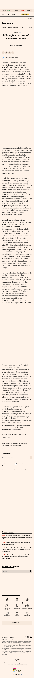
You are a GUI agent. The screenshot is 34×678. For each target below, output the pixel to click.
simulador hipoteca (17, 601)
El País (30, 18)
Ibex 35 (4, 10)
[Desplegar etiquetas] (31, 457)
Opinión (4, 457)
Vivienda (4, 27)
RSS (12, 664)
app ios (17, 615)
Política (22, 27)
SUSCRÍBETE (25, 14)
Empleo (10, 27)
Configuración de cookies (8, 662)
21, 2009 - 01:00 (17, 48)
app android (27, 615)
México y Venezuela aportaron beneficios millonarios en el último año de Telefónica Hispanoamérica (17, 556)
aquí (28, 470)
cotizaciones (7, 615)
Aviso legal (15, 659)
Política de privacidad (19, 662)
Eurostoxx (9, 575)
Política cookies (22, 659)
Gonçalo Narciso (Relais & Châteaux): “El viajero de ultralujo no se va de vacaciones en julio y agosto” (17, 549)
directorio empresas (27, 608)
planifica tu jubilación (7, 609)
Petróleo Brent (30, 10)
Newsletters (16, 664)
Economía (7, 23)
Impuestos (15, 27)
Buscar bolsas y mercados (10, 566)
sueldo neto (27, 601)
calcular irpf (7, 601)
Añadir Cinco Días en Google (11, 57)
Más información (6, 465)
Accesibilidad (28, 662)
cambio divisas (17, 608)
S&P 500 (16, 10)
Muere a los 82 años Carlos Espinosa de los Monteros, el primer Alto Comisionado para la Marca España (17, 537)
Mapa (9, 664)
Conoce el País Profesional (17, 623)
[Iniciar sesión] (31, 14)
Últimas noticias (7, 532)
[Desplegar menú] (3, 14)
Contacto (10, 659)
